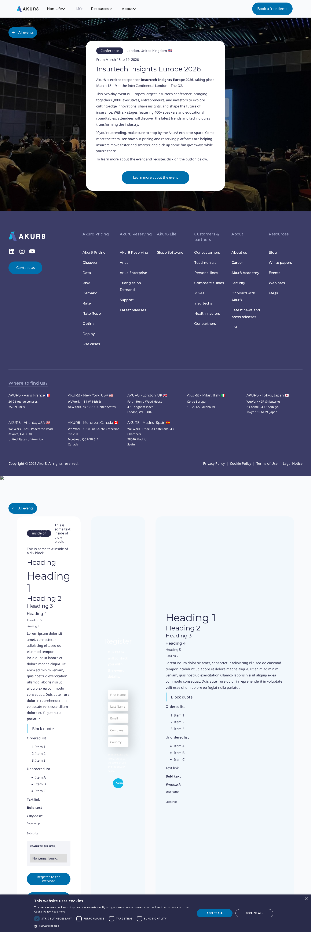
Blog (273, 252)
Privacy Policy (214, 464)
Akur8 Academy (245, 273)
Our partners (205, 324)
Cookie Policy (240, 464)
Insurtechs (203, 303)
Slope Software (170, 252)
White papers (280, 263)
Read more (58, 911)
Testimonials (205, 263)
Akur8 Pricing (94, 252)
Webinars (277, 283)
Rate (87, 303)
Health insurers (207, 314)
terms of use (119, 762)
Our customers (207, 252)
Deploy (89, 334)
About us (239, 252)
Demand (90, 293)
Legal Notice (293, 464)
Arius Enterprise (133, 273)
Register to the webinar (49, 879)
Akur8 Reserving (134, 252)
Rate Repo (92, 314)
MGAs (199, 293)
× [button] (306, 899)
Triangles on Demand (130, 286)
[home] (31, 9)
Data (87, 273)
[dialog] (155, 913)
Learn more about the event (155, 177)
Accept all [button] (215, 913)
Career (237, 263)
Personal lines (206, 273)
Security (238, 283)
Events (275, 273)
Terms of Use (267, 464)
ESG (234, 327)
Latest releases (133, 310)
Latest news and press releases (245, 313)
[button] (59, 9)
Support (127, 300)
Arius (124, 263)
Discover (90, 263)
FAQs (273, 293)
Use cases (91, 344)
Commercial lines (209, 283)
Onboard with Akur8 (243, 296)
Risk (86, 283)
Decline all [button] (254, 913)
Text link (33, 799)
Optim (88, 324)
